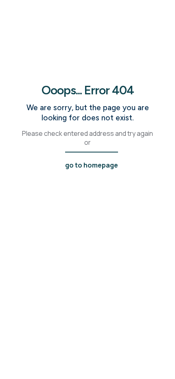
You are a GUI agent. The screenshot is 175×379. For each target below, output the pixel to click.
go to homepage (91, 165)
